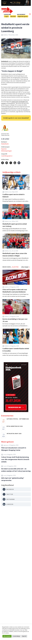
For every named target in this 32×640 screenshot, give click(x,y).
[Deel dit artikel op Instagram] (6, 162)
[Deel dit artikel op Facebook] (2, 162)
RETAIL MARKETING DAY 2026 (15, 426)
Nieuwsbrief (21, 14)
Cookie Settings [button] (16, 636)
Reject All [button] (24, 636)
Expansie (4, 149)
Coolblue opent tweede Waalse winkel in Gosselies (15, 349)
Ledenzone (7, 14)
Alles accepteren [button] (7, 636)
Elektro (5, 35)
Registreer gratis (22, 16)
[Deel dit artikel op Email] (19, 162)
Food (4, 454)
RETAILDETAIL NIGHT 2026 (14, 433)
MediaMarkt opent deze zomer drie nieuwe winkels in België (14, 254)
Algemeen (5, 445)
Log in (6, 16)
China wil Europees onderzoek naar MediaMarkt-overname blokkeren (14, 290)
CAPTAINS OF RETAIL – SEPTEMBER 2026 (18, 419)
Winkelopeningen (6, 151)
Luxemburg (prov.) (6, 156)
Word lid (13, 16)
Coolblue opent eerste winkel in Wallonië (13, 195)
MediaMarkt (5, 144)
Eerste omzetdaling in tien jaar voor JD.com (14, 320)
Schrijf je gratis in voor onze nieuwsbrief (16, 118)
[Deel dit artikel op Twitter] (10, 162)
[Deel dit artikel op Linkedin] (15, 162)
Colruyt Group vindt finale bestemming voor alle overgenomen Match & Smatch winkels (15, 459)
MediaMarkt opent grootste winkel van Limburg (14, 225)
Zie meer (25, 267)
